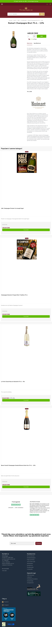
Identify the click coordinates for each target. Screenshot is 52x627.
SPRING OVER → (39, 323)
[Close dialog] (51, 299)
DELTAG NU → (39, 319)
